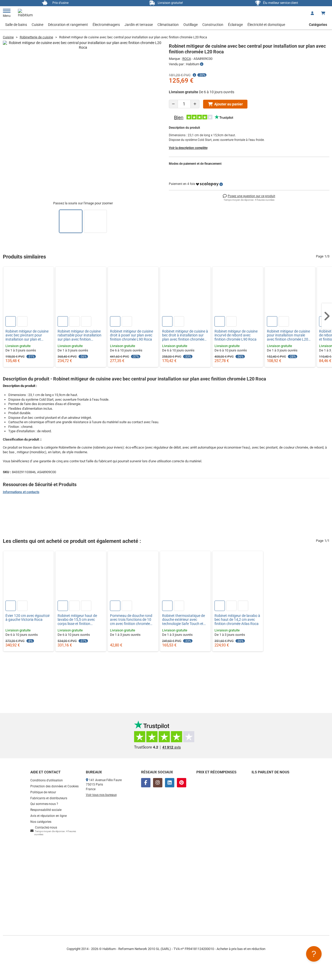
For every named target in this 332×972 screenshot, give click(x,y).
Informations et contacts (21, 492)
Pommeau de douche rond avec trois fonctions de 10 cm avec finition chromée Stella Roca (131, 620)
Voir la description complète (188, 148)
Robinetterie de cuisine (36, 37)
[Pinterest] (181, 782)
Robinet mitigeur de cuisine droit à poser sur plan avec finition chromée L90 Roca (131, 335)
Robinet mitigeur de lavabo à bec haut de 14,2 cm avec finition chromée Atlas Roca (237, 620)
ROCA (186, 59)
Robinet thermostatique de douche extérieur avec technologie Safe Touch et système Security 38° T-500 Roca (183, 620)
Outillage (190, 25)
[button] (327, 316)
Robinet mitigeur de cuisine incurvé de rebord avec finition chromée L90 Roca (236, 335)
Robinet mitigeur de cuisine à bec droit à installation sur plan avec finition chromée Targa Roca (185, 335)
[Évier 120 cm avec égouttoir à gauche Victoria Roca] (28, 576)
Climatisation (168, 25)
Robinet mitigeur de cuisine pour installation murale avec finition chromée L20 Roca (288, 335)
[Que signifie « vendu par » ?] (201, 64)
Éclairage (235, 25)
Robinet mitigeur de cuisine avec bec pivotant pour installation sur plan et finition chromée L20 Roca (27, 335)
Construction (212, 25)
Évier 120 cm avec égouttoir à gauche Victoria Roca (27, 618)
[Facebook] (145, 782)
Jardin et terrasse (139, 25)
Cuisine (37, 25)
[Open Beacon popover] (314, 954)
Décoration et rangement (68, 25)
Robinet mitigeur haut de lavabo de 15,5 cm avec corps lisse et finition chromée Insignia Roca (77, 620)
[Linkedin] (169, 782)
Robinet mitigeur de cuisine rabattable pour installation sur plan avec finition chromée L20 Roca (79, 335)
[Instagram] (157, 782)
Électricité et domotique (266, 25)
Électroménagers (106, 25)
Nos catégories (40, 822)
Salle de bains (16, 25)
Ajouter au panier (228, 104)
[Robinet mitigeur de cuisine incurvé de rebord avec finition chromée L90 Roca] (238, 292)
